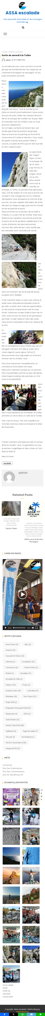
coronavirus (12, 667)
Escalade (33, 525)
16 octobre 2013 (18, 60)
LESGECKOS (8, 997)
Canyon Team (11, 528)
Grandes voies (36, 528)
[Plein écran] (36, 628)
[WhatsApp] (22, 1014)
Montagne (38, 530)
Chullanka (8, 985)
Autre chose (12, 644)
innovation (29, 530)
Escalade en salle (14, 679)
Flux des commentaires (14, 772)
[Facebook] (4, 1014)
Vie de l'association (11, 524)
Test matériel (27, 737)
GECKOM (6, 994)
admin (8, 60)
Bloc (28, 644)
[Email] (31, 1014)
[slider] (19, 627)
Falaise (4, 52)
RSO (27, 714)
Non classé (30, 696)
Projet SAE (11, 702)
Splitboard (11, 731)
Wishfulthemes (22, 1012)
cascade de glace (15, 656)
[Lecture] (5, 628)
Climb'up (10, 662)
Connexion (7, 765)
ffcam (12, 519)
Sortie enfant (12, 720)
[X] (13, 1014)
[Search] (23, 27)
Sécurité (10, 737)
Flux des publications (12, 768)
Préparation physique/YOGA (18, 708)
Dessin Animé (31, 667)
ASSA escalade (22, 13)
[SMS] (40, 1014)
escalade (7, 463)
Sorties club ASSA (16, 52)
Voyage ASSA (13, 748)
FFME (5, 988)
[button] (22, 594)
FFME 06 (6, 991)
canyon (6, 519)
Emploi (10, 673)
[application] (22, 594)
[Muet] (33, 628)
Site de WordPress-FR (13, 775)
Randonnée (28, 532)
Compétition (28, 662)
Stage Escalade (36, 534)
